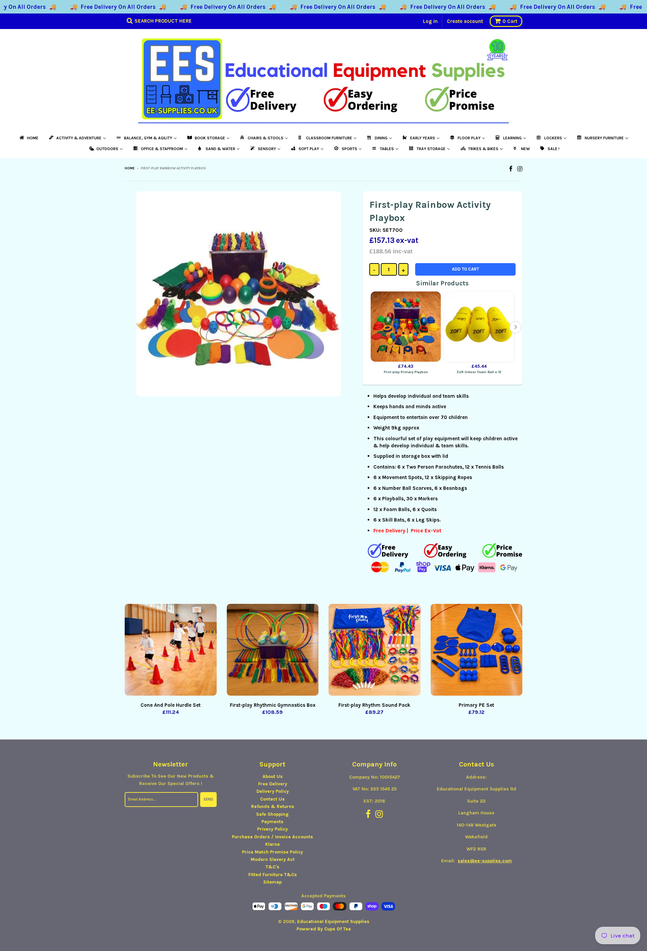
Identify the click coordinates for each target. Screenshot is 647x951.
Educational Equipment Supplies (333, 921)
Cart (509, 21)
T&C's (272, 867)
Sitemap (272, 882)
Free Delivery (272, 784)
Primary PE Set (476, 705)
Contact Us (272, 799)
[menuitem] (28, 138)
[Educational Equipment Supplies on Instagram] (519, 169)
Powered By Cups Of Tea (324, 929)
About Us (273, 776)
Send (208, 799)
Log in (430, 21)
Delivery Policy (272, 791)
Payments (272, 821)
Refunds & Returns (272, 806)
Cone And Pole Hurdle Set (171, 705)
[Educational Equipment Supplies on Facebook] (511, 169)
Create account (465, 21)
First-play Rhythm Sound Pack (374, 705)
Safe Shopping (272, 814)
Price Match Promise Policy (272, 852)
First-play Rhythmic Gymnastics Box (272, 705)
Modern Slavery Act (273, 859)
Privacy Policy (272, 829)
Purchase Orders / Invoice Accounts (272, 837)
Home (130, 168)
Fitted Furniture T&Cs (272, 874)
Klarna (272, 844)
